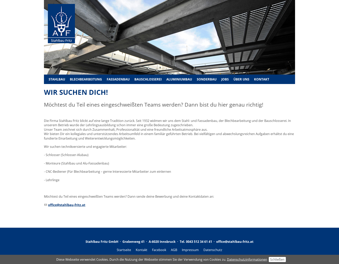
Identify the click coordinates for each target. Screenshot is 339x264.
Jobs (225, 79)
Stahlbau (57, 79)
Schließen (277, 259)
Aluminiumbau (179, 79)
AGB (174, 250)
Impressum (190, 250)
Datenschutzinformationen (247, 259)
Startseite (124, 250)
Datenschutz (212, 250)
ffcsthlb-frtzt (235, 241)
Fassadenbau (118, 79)
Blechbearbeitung (86, 79)
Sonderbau (207, 79)
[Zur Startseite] (61, 24)
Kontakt (261, 79)
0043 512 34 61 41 (199, 241)
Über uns (241, 79)
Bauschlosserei (148, 79)
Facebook (159, 250)
